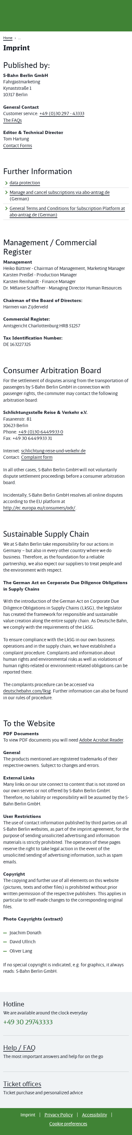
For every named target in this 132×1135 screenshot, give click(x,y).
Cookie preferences (68, 1123)
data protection (25, 182)
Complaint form (37, 457)
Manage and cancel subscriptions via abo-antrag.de (60, 192)
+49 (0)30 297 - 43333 (61, 113)
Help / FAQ (19, 1048)
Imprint (28, 1114)
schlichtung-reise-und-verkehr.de (53, 450)
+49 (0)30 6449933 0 (40, 431)
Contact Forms (17, 145)
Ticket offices (22, 1084)
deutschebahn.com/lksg (27, 691)
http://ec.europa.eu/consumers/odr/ (39, 507)
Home (7, 38)
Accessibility (94, 1114)
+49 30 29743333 (28, 1022)
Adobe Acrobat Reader (101, 740)
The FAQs (12, 120)
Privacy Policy (59, 1114)
